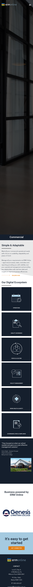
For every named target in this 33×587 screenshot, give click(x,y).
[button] (30, 4)
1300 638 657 (17, 583)
